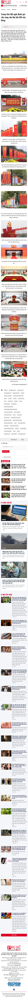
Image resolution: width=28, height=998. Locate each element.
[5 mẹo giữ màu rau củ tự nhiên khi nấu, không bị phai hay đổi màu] (6, 916)
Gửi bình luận (6, 451)
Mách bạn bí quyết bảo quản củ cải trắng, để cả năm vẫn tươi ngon (19, 880)
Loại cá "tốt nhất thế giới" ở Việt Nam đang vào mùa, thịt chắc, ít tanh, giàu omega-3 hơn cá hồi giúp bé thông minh (19, 635)
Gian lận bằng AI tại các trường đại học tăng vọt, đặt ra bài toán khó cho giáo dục (13, 523)
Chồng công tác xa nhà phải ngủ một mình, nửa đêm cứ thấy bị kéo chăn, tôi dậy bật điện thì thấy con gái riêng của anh (19, 738)
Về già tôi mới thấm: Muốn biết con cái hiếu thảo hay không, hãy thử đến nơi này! (19, 797)
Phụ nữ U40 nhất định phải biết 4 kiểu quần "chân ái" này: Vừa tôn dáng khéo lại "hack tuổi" (18, 780)
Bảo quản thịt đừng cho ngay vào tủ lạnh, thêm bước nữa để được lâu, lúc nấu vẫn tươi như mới (19, 724)
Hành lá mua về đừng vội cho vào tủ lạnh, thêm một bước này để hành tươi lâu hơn (19, 896)
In (23, 439)
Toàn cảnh (4, 519)
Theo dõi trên (5, 26)
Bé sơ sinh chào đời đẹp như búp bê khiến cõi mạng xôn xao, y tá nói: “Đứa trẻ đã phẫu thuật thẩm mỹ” (19, 848)
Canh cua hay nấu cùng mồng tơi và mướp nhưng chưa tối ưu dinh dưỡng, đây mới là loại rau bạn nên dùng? (19, 599)
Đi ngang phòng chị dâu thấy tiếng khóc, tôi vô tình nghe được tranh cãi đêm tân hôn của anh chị (19, 752)
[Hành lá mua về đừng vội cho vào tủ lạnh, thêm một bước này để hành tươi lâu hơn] (6, 897)
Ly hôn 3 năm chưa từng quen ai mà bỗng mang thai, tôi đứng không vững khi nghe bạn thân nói (19, 622)
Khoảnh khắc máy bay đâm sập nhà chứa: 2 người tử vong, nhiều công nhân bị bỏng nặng (13, 552)
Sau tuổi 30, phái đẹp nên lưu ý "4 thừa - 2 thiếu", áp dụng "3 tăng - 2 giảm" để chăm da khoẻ (19, 765)
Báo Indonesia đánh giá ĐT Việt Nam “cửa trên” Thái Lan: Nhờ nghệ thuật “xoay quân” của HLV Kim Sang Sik (19, 671)
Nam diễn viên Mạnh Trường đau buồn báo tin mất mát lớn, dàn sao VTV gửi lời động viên (19, 648)
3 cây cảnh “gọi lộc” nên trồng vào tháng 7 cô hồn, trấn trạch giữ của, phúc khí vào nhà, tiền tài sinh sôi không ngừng (19, 706)
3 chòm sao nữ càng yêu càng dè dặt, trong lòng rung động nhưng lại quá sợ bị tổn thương (19, 860)
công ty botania (7, 457)
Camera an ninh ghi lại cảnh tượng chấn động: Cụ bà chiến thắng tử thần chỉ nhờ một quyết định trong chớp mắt (13, 581)
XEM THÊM (14, 935)
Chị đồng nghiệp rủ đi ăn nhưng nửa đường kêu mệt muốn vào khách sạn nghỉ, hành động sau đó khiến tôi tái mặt (19, 832)
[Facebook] (14, 989)
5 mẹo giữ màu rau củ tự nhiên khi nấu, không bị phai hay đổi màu (19, 913)
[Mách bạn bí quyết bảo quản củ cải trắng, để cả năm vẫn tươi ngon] (6, 882)
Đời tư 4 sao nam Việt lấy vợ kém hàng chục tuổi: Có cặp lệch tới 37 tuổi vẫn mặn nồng (19, 688)
